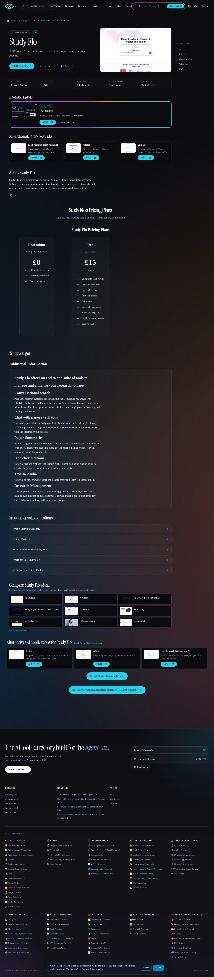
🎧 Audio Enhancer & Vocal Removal (104, 850)
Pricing (182, 54)
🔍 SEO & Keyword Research (59, 943)
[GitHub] (189, 6)
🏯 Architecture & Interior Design (19, 855)
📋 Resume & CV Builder (99, 948)
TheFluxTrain (46, 111)
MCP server (115, 803)
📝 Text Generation (138, 883)
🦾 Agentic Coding (179, 845)
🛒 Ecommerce (94, 929)
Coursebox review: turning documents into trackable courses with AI (80, 816)
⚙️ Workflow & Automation (17, 952)
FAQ (181, 69)
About (182, 49)
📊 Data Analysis (137, 924)
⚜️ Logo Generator (13, 897)
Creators (109, 6)
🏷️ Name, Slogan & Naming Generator (146, 869)
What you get (185, 64)
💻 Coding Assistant (180, 850)
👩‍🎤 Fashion (10, 873)
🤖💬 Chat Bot (136, 919)
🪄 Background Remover (16, 864)
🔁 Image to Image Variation (17, 888)
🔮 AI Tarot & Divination (182, 919)
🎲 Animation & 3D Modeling (18, 850)
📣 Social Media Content (57, 948)
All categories (11, 794)
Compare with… (186, 59)
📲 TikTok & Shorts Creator (58, 855)
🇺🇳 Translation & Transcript (100, 869)
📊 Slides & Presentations (99, 952)
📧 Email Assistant (55, 929)
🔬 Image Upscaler (13, 892)
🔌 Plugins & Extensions (182, 864)
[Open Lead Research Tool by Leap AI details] (18, 148)
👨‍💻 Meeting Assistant (14, 929)
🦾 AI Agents (10, 919)
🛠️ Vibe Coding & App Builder (184, 869)
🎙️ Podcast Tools (95, 855)
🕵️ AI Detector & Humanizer (142, 845)
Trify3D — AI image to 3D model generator (77, 794)
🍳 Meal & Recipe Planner (16, 924)
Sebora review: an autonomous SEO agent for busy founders (80, 808)
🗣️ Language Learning (181, 948)
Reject (146, 967)
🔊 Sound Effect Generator (99, 859)
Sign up (204, 6)
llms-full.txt (115, 799)
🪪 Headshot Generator (15, 878)
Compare (130, 6)
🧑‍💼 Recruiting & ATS (97, 943)
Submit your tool (18, 769)
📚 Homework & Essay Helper (142, 864)
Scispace (142, 145)
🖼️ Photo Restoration (14, 902)
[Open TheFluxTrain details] (24, 112)
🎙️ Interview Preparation (98, 934)
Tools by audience (13, 803)
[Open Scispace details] (128, 148)
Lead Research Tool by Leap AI (43, 145)
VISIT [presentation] (45, 122)
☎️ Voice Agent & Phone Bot (100, 873)
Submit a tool (11, 812)
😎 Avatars (9, 859)
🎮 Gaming (176, 934)
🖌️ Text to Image (12, 906)
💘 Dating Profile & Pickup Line (185, 924)
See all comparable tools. (18, 631)
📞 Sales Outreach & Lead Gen (60, 938)
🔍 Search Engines (138, 934)
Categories (26, 20)
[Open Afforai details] (73, 148)
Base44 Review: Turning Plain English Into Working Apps (80, 800)
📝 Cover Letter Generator (141, 859)
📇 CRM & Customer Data (58, 924)
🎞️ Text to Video (54, 850)
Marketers (96, 6)
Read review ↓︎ (46, 66)
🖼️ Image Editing (12, 883)
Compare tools (11, 799)
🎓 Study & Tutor (178, 957)
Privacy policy (96, 969)
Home (13, 20)
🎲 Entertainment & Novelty (183, 929)
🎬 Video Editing (54, 864)
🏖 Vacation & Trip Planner (16, 948)
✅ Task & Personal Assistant (17, 943)
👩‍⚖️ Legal (92, 938)
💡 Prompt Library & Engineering (144, 878)
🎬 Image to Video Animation (59, 845)
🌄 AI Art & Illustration (15, 845)
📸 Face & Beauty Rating (16, 869)
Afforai (86, 145)
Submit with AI (175, 6)
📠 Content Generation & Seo (142, 855)
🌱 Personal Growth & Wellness (18, 938)
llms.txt (113, 794)
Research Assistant (46, 20)
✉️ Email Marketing (55, 934)
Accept (158, 967)
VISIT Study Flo (21, 66)
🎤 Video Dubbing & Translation (61, 859)
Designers (69, 6)
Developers (83, 6)
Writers (57, 6)
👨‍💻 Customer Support (97, 924)
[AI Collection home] (10, 6)
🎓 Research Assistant (139, 929)
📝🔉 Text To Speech (97, 864)
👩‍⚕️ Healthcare (177, 943)
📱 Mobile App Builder (181, 859)
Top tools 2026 (11, 808)
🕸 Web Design (177, 873)
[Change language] (195, 6)
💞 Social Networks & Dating (183, 952)
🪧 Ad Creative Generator (57, 919)
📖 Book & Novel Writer (140, 850)
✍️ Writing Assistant (138, 888)
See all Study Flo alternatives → (107, 676)
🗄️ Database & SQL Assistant (183, 855)
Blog (119, 6)
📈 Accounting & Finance (99, 919)
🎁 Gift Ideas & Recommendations (186, 938)
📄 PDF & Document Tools (141, 873)
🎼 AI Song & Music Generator (101, 845)
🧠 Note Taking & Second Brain (18, 934)
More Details (67, 122)
